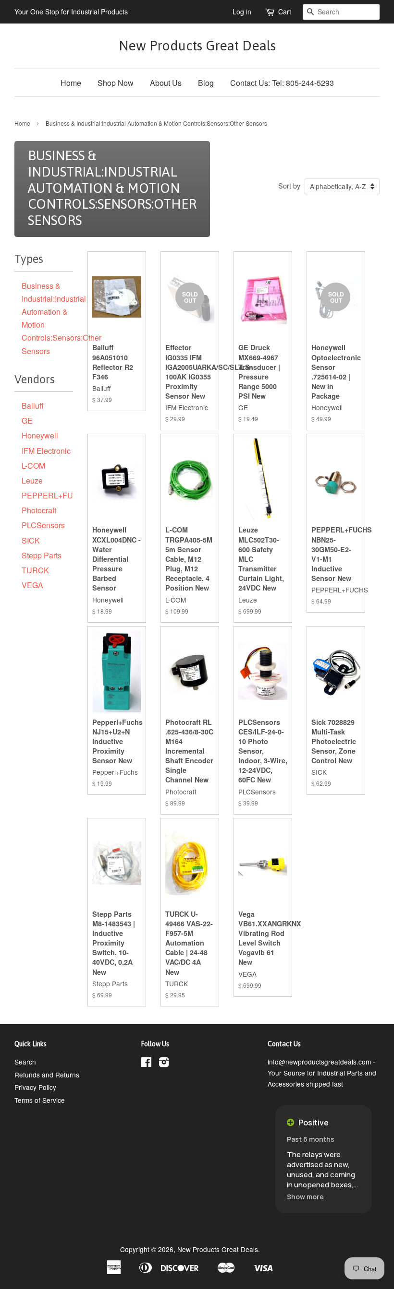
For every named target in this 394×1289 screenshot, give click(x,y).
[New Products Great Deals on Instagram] (164, 1063)
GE (27, 420)
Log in (242, 11)
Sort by (289, 185)
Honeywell (40, 435)
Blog (206, 82)
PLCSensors (43, 525)
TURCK (35, 570)
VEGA (32, 585)
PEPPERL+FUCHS (56, 495)
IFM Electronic (46, 450)
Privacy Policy (35, 1087)
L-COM (33, 465)
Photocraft (39, 510)
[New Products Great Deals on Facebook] (146, 1063)
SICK (31, 540)
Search (25, 1061)
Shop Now (116, 82)
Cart (284, 11)
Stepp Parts (42, 555)
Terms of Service (39, 1100)
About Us (166, 82)
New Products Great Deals (197, 45)
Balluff (33, 405)
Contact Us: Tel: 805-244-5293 (282, 82)
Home (71, 82)
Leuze (32, 480)
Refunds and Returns (46, 1074)
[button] (305, 1197)
